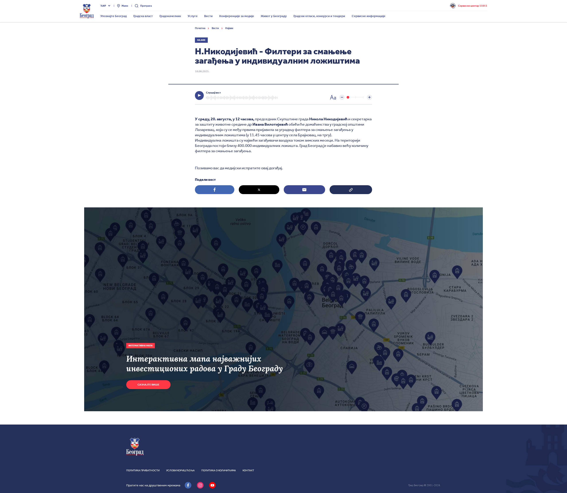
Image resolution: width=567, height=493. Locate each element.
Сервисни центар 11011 (472, 5)
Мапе (125, 5)
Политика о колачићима (218, 470)
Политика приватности (142, 470)
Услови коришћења (180, 470)
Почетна (200, 28)
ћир (103, 5)
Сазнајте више (148, 384)
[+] (369, 97)
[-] (342, 97)
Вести (215, 28)
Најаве (229, 28)
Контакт (248, 470)
